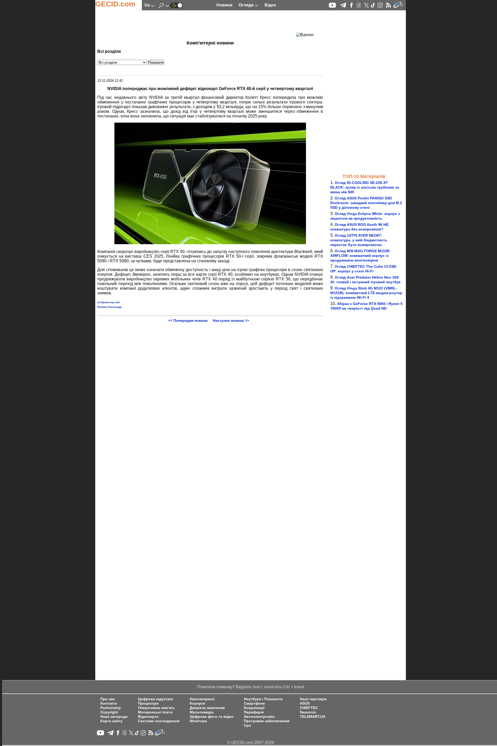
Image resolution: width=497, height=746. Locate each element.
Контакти (108, 703)
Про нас (107, 699)
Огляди (247, 5)
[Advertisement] (201, 24)
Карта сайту (111, 721)
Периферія (254, 712)
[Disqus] (210, 387)
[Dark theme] (176, 5)
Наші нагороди (114, 717)
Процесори (148, 703)
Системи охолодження (158, 721)
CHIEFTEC (309, 708)
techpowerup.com (108, 302)
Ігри (247, 725)
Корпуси (197, 703)
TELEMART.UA (312, 717)
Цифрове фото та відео (211, 717)
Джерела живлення (207, 708)
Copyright (109, 712)
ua (147, 5)
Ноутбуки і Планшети (263, 699)
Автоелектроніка (259, 717)
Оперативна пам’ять (156, 708)
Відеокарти (148, 717)
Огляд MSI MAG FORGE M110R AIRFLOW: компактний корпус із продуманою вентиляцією (360, 255)
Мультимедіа (202, 712)
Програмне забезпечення (266, 721)
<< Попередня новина (188, 320)
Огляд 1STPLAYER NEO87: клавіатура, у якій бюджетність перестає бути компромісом (358, 240)
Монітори (198, 721)
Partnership (110, 708)
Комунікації (254, 708)
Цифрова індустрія (155, 699)
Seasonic (308, 712)
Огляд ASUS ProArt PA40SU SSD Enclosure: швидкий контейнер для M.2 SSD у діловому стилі (366, 203)
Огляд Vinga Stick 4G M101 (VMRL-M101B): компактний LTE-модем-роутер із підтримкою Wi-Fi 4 (366, 293)
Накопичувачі (202, 699)
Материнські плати (155, 712)
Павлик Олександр (109, 306)
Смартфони (254, 703)
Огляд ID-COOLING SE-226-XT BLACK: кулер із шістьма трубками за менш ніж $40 (364, 187)
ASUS (305, 703)
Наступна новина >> (231, 320)
